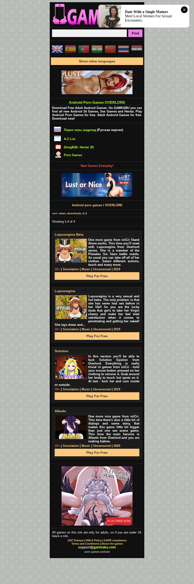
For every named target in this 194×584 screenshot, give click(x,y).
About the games (112, 543)
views (62, 213)
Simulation (71, 269)
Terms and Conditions (85, 543)
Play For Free (97, 276)
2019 (117, 269)
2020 (117, 446)
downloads (74, 213)
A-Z (85, 213)
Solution (61, 351)
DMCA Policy (94, 540)
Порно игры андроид (80, 130)
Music (86, 269)
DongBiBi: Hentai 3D (79, 147)
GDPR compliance (115, 540)
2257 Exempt (76, 540)
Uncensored (102, 269)
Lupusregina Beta (69, 234)
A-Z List (69, 139)
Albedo (60, 411)
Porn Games (73, 155)
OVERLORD (113, 205)
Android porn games (87, 205)
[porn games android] (97, 25)
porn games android (97, 551)
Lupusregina (65, 291)
